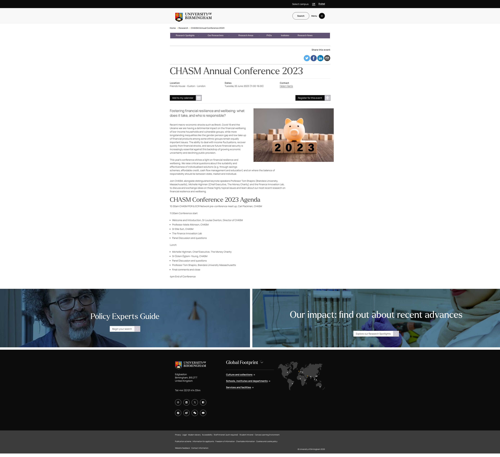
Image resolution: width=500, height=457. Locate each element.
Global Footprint (242, 362)
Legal (184, 434)
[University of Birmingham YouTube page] (203, 413)
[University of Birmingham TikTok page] (178, 413)
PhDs (269, 35)
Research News (305, 35)
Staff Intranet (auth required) (226, 434)
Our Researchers (215, 35)
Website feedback (182, 448)
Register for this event (310, 97)
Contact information (199, 448)
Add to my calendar (182, 97)
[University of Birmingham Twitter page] (195, 402)
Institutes (285, 35)
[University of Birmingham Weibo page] (186, 413)
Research (183, 28)
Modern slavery (194, 434)
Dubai (321, 3)
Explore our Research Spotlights (373, 333)
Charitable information (245, 441)
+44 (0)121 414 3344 (190, 390)
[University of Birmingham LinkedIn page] (186, 402)
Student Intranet (246, 434)
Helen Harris (286, 86)
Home (173, 28)
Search (300, 15)
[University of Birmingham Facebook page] (203, 402)
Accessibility (207, 434)
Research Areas (245, 35)
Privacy (178, 434)
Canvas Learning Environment (267, 434)
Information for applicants (203, 441)
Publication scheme (183, 441)
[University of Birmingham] (193, 16)
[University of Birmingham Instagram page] (178, 402)
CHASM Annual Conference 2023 (207, 28)
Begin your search (122, 328)
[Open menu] (322, 16)
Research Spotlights (185, 35)
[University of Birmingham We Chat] (195, 413)
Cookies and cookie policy (266, 441)
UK (313, 3)
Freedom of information (225, 441)
